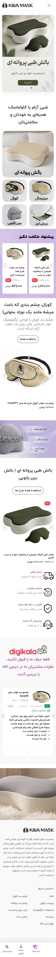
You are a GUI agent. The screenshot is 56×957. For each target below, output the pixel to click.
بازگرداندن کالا (47, 923)
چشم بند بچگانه (19, 903)
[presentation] (51, 266)
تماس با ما (22, 916)
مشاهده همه (28, 339)
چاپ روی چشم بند (17, 910)
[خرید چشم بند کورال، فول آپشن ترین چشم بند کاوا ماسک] (28, 154)
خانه (51, 896)
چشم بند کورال (19, 896)
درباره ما (50, 916)
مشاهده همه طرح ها (28, 490)
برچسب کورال (47, 903)
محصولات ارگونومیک (43, 910)
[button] (35, 948)
